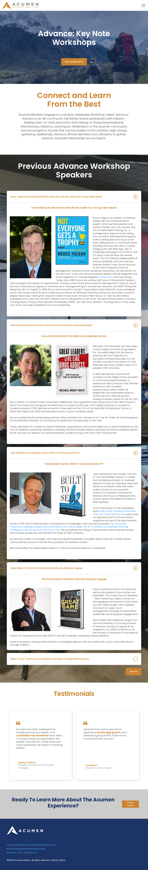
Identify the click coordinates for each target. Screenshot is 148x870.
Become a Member (32, 844)
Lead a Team (50, 844)
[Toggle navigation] (143, 5)
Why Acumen (14, 844)
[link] (25, 830)
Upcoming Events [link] (74, 61)
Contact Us (30, 852)
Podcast (11, 848)
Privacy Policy (58, 860)
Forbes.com (106, 277)
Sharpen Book (38, 848)
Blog (19, 848)
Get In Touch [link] (130, 804)
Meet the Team (15, 852)
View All (133, 671)
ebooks (26, 848)
